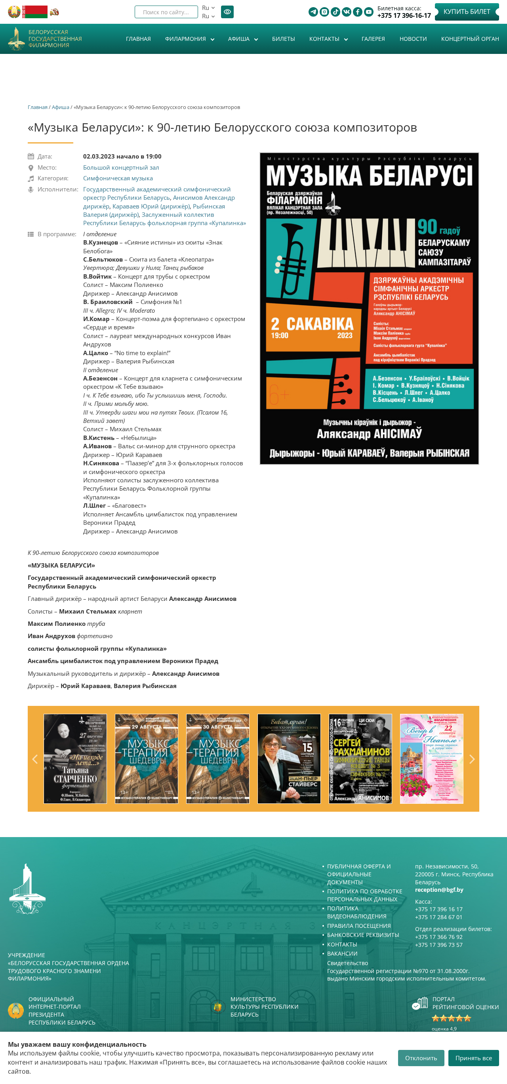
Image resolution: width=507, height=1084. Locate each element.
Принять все (474, 1058)
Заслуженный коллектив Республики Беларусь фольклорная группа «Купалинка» (164, 218)
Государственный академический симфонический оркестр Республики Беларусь (157, 193)
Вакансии (342, 953)
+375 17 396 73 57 (439, 944)
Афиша (239, 38)
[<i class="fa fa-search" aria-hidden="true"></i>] (185, 12)
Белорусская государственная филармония (55, 39)
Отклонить (421, 1058)
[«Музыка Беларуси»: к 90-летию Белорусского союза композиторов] (369, 308)
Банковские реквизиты (363, 935)
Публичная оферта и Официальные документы (359, 873)
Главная (138, 38)
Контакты (325, 38)
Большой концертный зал (121, 167)
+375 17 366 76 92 (439, 937)
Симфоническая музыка (118, 178)
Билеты (283, 38)
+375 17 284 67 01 (439, 917)
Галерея (373, 38)
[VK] (346, 12)
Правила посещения (359, 925)
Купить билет (467, 11)
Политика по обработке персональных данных (364, 895)
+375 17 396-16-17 (404, 15)
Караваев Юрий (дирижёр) (151, 206)
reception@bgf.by (439, 889)
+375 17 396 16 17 (439, 909)
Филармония (186, 38)
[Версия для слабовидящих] (227, 12)
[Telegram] (313, 12)
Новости (413, 38)
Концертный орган (470, 38)
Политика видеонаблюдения (357, 912)
